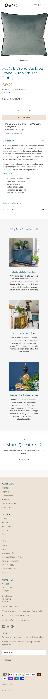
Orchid (10, 691)
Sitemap (5, 572)
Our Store (6, 522)
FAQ (4, 549)
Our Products (7, 526)
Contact (5, 584)
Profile (11, 684)
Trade (4, 545)
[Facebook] (3, 626)
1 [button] (21, 60)
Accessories (7, 495)
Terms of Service (9, 503)
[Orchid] (12, 5)
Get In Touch (24, 459)
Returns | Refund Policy (11, 561)
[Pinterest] (12, 626)
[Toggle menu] (35, 5)
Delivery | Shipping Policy (12, 557)
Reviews (5, 530)
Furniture (5, 488)
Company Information (11, 553)
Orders (4, 684)
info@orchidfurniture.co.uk (18, 620)
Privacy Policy (8, 565)
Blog (4, 534)
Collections (6, 499)
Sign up (8, 660)
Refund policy (8, 507)
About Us (6, 518)
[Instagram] (8, 626)
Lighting (5, 491)
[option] (24, 34)
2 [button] (26, 60)
